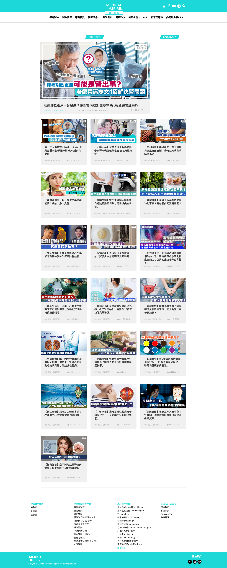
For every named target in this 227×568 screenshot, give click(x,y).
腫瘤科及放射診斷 (109, 213)
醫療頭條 (93, 17)
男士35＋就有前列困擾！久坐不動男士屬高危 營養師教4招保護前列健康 (63, 150)
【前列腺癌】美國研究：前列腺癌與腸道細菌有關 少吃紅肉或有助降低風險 (163, 150)
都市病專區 (157, 17)
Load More (113, 494)
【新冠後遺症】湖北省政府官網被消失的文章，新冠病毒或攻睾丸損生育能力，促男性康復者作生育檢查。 (163, 257)
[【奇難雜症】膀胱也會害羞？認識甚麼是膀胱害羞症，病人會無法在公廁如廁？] (163, 290)
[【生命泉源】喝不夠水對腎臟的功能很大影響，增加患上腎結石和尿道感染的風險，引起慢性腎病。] (64, 342)
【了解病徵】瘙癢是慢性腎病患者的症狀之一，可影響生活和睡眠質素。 (113, 415)
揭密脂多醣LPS (174, 17)
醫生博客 (67, 17)
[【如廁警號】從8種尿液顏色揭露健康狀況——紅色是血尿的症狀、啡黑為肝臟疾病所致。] (163, 342)
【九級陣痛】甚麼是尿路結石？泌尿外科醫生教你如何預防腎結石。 (63, 254)
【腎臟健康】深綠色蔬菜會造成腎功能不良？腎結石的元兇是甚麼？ (163, 202)
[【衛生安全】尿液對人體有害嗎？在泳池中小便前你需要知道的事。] (64, 395)
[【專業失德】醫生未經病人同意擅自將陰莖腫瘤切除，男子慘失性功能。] (113, 184)
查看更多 (121, 548)
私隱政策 (165, 511)
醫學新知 (107, 17)
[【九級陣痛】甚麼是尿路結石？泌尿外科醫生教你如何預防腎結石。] (64, 237)
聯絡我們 (165, 507)
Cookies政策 (167, 514)
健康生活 (133, 17)
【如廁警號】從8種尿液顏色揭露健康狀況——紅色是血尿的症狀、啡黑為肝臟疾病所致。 (162, 362)
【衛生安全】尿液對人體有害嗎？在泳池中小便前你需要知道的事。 (63, 413)
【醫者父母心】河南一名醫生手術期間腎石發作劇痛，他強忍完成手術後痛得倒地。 (63, 309)
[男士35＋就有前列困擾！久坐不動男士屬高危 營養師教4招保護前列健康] (64, 131)
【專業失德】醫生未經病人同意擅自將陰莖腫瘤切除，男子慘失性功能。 (113, 203)
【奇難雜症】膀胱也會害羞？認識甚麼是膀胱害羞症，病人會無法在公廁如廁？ (163, 309)
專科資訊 (80, 17)
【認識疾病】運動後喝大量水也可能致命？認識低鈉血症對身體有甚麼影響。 (113, 362)
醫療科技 (120, 17)
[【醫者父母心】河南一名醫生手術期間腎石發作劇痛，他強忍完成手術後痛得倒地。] (64, 290)
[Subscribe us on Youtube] (199, 562)
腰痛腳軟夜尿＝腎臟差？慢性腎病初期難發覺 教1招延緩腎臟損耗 (91, 105)
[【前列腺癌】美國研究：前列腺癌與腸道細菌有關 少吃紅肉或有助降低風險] (163, 131)
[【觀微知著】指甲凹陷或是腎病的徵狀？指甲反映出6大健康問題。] (64, 448)
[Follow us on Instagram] (195, 562)
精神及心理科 (157, 319)
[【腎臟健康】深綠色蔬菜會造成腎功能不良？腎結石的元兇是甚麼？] (163, 184)
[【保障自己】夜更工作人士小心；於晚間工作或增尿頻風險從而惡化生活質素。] (163, 395)
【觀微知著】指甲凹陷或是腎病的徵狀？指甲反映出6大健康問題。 (63, 466)
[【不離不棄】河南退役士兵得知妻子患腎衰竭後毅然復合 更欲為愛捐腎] (113, 131)
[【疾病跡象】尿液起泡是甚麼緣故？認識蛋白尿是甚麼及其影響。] (113, 237)
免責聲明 (165, 517)
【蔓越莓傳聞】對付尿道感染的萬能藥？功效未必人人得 (63, 202)
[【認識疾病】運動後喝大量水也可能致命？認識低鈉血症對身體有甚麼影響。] (113, 342)
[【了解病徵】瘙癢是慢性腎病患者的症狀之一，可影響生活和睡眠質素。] (113, 395)
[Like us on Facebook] (190, 562)
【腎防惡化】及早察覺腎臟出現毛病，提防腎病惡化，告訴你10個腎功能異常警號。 (113, 309)
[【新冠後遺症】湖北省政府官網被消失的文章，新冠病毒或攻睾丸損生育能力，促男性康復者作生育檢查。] (163, 237)
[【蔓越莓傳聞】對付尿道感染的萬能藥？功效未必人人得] (64, 184)
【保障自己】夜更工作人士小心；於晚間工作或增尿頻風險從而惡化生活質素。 (163, 415)
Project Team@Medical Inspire (93, 110)
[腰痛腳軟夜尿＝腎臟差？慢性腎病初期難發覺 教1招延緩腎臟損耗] (95, 70)
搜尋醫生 (54, 17)
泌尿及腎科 (58, 110)
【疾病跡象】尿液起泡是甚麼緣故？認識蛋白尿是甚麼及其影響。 (113, 254)
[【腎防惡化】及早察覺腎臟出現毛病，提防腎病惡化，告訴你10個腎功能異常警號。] (113, 290)
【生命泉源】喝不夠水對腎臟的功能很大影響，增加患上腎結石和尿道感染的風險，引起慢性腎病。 (63, 362)
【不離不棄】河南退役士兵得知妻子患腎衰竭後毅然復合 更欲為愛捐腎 (113, 150)
